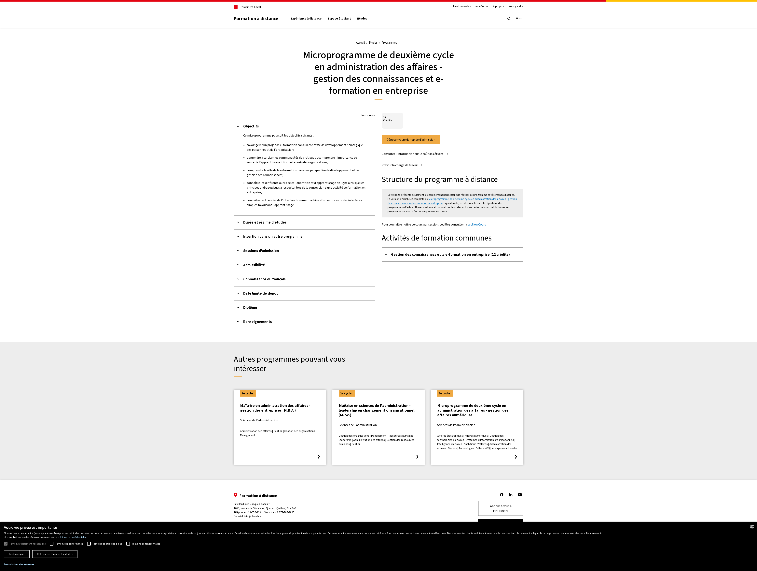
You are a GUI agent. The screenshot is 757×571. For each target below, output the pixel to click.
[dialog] (378, 546)
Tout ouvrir (367, 115)
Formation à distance (256, 18)
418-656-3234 (254, 512)
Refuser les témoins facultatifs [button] (55, 554)
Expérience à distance (306, 19)
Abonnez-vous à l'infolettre (501, 508)
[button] (19, 564)
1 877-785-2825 (285, 512)
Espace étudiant (339, 19)
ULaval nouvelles (461, 6)
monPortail (481, 6)
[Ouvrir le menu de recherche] (509, 18)
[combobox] (752, 527)
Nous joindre (516, 6)
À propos (498, 6)
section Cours (477, 224)
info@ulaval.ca (252, 516)
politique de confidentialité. (72, 537)
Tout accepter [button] (17, 554)
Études (362, 19)
